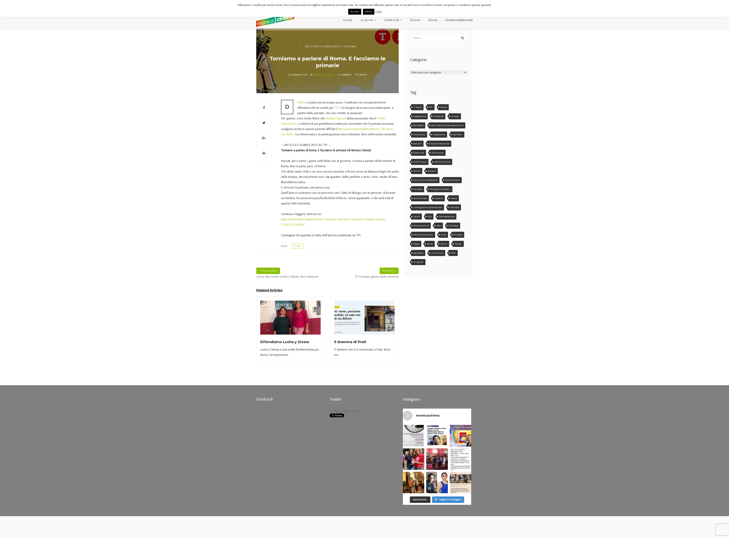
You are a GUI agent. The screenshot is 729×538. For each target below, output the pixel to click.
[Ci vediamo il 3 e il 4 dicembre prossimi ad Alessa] (413, 435)
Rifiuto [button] (368, 11)
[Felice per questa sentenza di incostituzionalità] (460, 482)
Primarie (458, 234)
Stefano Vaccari (336, 118)
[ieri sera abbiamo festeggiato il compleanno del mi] (413, 482)
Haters (453, 198)
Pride (443, 234)
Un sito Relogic (364, 528)
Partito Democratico (423, 234)
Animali (455, 116)
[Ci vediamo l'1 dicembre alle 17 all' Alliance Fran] (460, 435)
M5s (430, 216)
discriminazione (442, 162)
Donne (416, 171)
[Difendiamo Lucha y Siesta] (290, 320)
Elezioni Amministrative (425, 180)
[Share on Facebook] (263, 107)
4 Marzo (417, 107)
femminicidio (420, 198)
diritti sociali (438, 152)
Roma (303, 102)
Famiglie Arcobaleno (440, 189)
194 (431, 107)
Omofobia (453, 225)
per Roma (350, 46)
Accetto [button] (354, 11)
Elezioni (432, 171)
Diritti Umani (420, 162)
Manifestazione (446, 216)
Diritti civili (418, 152)
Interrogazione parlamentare (427, 207)
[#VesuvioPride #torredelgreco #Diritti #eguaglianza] (413, 459)
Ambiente (438, 116)
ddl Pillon (457, 134)
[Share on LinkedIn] (263, 153)
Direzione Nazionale (439, 143)
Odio (438, 225)
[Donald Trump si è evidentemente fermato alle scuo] (460, 459)
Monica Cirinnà (421, 225)
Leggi (378, 11)
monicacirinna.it (324, 74)
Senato (458, 244)
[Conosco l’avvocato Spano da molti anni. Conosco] (437, 435)
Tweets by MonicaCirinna (346, 411)
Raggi (416, 244)
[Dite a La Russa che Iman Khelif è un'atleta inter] (437, 482)
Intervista (454, 207)
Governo (439, 198)
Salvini (443, 244)
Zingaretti (418, 262)
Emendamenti (452, 180)
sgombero (418, 253)
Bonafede (418, 125)
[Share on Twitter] (263, 122)
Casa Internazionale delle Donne (447, 125)
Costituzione (439, 134)
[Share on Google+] (263, 137)
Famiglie (417, 189)
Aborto (443, 107)
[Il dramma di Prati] (364, 320)
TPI (336, 107)
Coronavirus (419, 134)
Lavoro (416, 216)
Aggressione (419, 116)
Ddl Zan (417, 143)
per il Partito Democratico (323, 46)
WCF (453, 253)
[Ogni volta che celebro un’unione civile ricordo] (437, 459)
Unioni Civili (437, 253)
